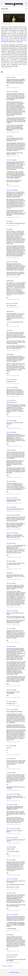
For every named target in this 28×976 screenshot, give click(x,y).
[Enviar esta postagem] (2, 72)
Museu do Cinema (11, 91)
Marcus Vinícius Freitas (12, 515)
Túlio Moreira (10, 77)
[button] (26, 9)
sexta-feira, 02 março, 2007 (13, 962)
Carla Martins (10, 450)
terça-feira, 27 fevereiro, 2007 (13, 624)
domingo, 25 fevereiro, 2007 (13, 87)
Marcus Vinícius (10, 379)
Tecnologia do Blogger (14, 972)
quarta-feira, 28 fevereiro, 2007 (13, 754)
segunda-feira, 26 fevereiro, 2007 (14, 416)
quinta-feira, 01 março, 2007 (13, 889)
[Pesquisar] (26, 4)
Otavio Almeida (10, 160)
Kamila (8, 136)
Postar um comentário (7, 966)
